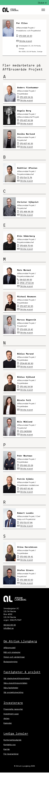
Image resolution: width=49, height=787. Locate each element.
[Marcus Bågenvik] (9, 324)
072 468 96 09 (26, 211)
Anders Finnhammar (28, 87)
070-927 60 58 (26, 120)
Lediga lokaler (16, 733)
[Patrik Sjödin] (9, 483)
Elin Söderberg (26, 236)
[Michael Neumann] (9, 301)
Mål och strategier (12, 652)
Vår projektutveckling (13, 692)
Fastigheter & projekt (22, 672)
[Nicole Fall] (9, 404)
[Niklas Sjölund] (9, 381)
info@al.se (9, 628)
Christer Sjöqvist (28, 202)
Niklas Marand (25, 353)
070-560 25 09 (26, 465)
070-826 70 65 (26, 245)
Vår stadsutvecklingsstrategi (17, 678)
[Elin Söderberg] (9, 240)
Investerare (13, 703)
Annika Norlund (26, 133)
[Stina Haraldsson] (9, 551)
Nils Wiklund (24, 421)
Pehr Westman (24, 455)
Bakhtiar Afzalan (27, 168)
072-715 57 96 (26, 522)
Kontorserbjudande (12, 740)
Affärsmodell (9, 647)
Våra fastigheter (11, 688)
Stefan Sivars (25, 570)
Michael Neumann (26, 296)
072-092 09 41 (26, 556)
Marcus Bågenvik (26, 319)
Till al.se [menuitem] (41, 3)
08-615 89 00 (26, 279)
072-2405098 (26, 431)
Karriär (7, 749)
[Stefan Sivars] (9, 575)
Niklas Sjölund (26, 377)
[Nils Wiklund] (9, 426)
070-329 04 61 (26, 97)
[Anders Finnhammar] (9, 92)
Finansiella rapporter (13, 709)
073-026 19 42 (26, 329)
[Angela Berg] (9, 115)
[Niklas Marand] (9, 358)
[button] (43, 10)
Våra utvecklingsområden (15, 683)
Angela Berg (24, 110)
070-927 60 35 (26, 143)
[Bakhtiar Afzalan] (9, 172)
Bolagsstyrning (10, 661)
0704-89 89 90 (26, 363)
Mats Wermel (24, 270)
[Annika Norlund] (9, 138)
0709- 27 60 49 (27, 283)
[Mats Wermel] (9, 274)
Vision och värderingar (14, 657)
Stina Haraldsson (27, 547)
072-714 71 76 (26, 177)
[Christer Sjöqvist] (9, 206)
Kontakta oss (10, 744)
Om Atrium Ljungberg (20, 641)
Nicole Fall (24, 400)
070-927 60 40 (26, 488)
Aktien (6, 718)
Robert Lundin (25, 513)
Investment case (11, 714)
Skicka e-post (26, 100)
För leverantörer (11, 754)
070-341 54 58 (26, 386)
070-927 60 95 (26, 306)
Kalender (8, 723)
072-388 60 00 (26, 580)
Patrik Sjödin (25, 479)
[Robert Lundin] (9, 517)
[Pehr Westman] (9, 460)
